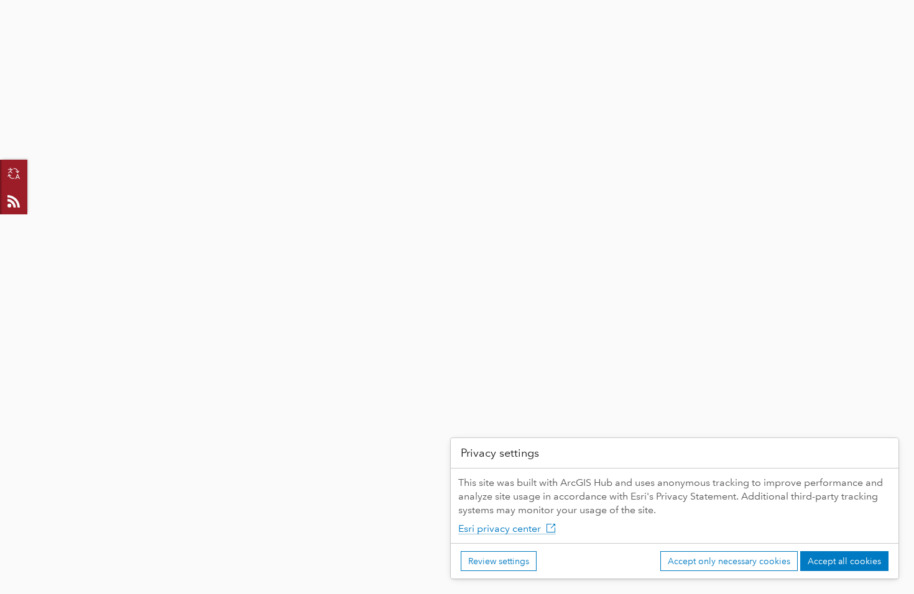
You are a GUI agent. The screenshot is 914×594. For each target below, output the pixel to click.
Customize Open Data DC (512, 38)
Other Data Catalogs (748, 38)
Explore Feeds (13, 200)
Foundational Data (298, 38)
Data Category (397, 38)
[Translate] (13, 173)
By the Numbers (192, 38)
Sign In (878, 10)
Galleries (107, 38)
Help (832, 38)
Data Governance (636, 38)
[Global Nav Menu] (16, 10)
